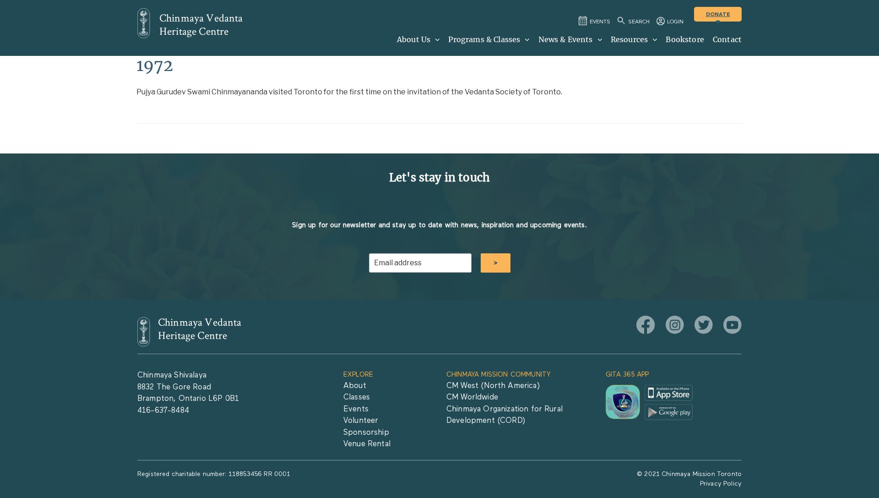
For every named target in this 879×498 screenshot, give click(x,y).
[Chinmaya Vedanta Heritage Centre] (143, 23)
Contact (727, 39)
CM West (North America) (493, 386)
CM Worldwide (472, 397)
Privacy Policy (721, 484)
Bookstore (685, 39)
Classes (356, 397)
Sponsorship (366, 433)
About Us (413, 39)
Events (356, 409)
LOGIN (675, 22)
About (354, 386)
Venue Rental (367, 444)
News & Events (565, 39)
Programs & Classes (484, 39)
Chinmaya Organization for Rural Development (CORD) (504, 415)
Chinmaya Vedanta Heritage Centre (201, 24)
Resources (629, 39)
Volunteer (360, 421)
